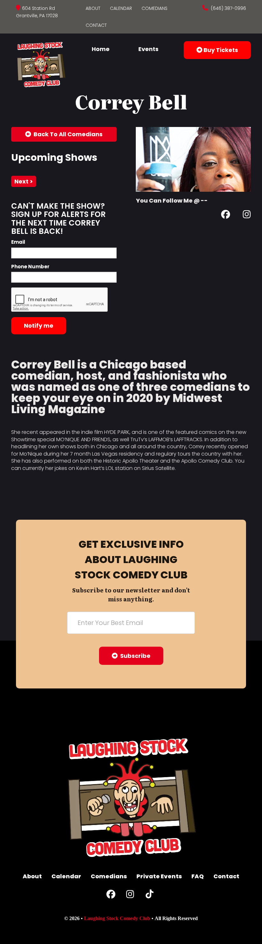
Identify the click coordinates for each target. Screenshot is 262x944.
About (93, 8)
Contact (96, 25)
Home (101, 49)
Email (18, 242)
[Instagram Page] (247, 215)
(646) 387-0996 (228, 8)
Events (148, 49)
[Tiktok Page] (149, 895)
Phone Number (30, 266)
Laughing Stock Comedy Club (117, 918)
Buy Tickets (220, 50)
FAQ (197, 876)
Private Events (159, 876)
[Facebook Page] (225, 215)
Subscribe (134, 656)
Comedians (154, 8)
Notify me (38, 326)
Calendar (121, 8)
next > (23, 181)
